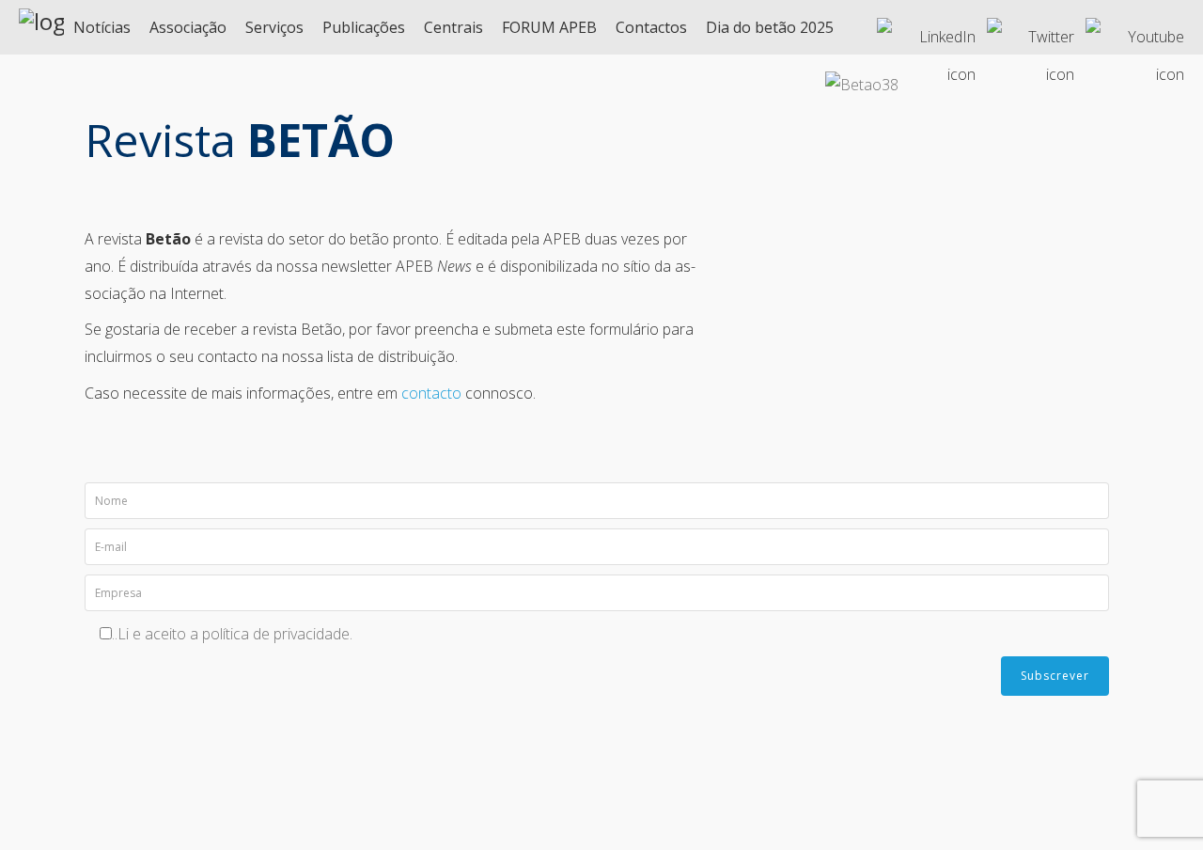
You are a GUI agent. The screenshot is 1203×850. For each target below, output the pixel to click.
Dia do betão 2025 (770, 27)
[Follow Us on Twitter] (1031, 29)
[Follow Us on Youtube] (1135, 29)
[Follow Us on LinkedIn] (926, 29)
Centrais (453, 27)
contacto (431, 393)
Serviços (274, 27)
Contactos (651, 27)
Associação (188, 27)
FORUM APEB (549, 27)
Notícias (102, 27)
